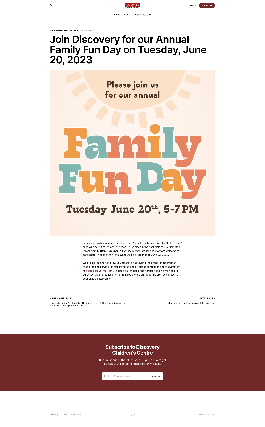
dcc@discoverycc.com (99, 270)
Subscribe (208, 5)
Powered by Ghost (207, 414)
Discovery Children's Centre (65, 30)
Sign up (132, 414)
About (127, 15)
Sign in (193, 5)
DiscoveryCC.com (142, 15)
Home (116, 15)
